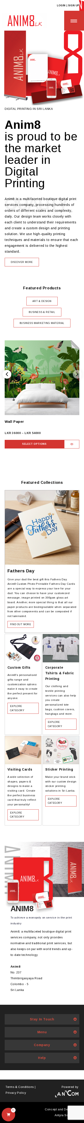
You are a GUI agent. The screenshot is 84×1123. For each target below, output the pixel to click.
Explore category (17, 708)
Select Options (34, 444)
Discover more (22, 262)
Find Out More (20, 624)
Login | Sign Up (68, 5)
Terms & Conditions (20, 1087)
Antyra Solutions (66, 1115)
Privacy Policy (16, 1092)
